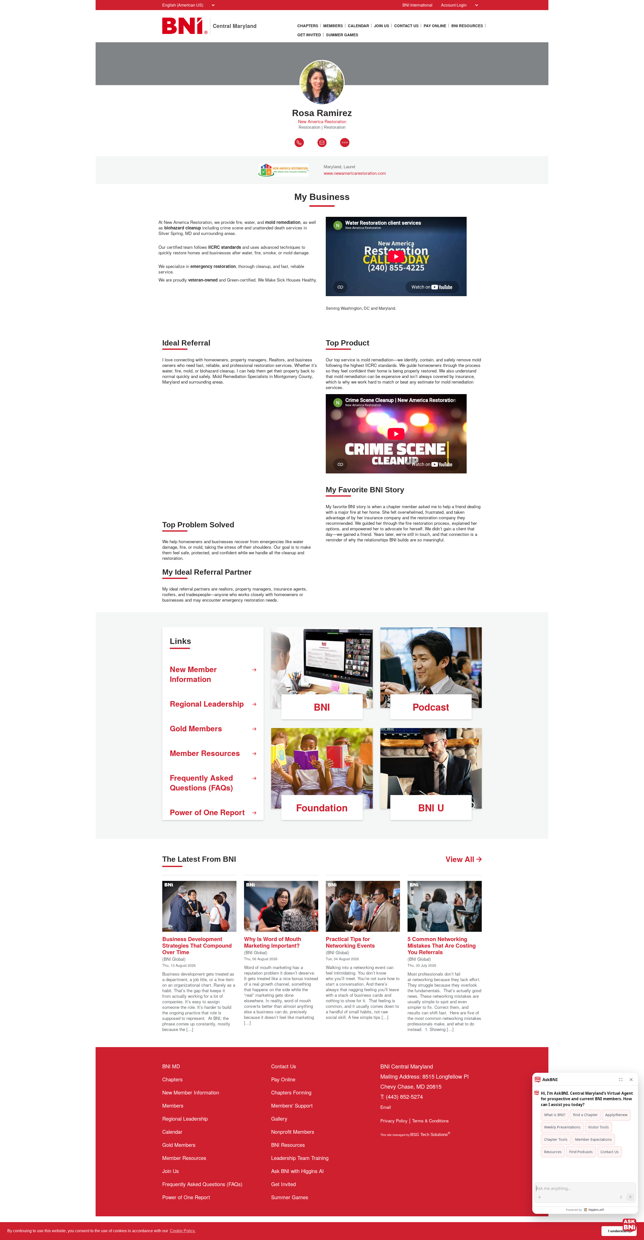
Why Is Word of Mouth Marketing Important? (272, 941)
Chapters (307, 25)
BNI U (431, 807)
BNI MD (171, 1066)
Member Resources (205, 752)
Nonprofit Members (292, 1131)
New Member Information (193, 674)
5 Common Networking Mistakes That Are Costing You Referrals (442, 945)
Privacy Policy (394, 1120)
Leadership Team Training (300, 1157)
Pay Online (435, 25)
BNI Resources (467, 25)
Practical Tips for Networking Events (350, 941)
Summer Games (342, 35)
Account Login (454, 5)
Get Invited (309, 35)
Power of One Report (207, 812)
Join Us (381, 25)
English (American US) (182, 5)
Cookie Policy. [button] (182, 1231)
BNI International (417, 5)
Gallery (279, 1118)
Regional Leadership (207, 703)
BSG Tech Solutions (430, 1134)
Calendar (358, 25)
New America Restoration (322, 121)
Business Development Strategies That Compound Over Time (197, 945)
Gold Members (196, 728)
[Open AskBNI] (629, 1225)
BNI (322, 707)
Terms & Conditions (430, 1120)
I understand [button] (619, 1231)
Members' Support (292, 1105)
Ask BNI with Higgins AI (297, 1171)
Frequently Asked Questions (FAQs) (201, 782)
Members (333, 25)
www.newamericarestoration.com (355, 173)
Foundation (322, 807)
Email (385, 1107)
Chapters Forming (291, 1092)
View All (461, 859)
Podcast (431, 707)
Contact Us (406, 25)
